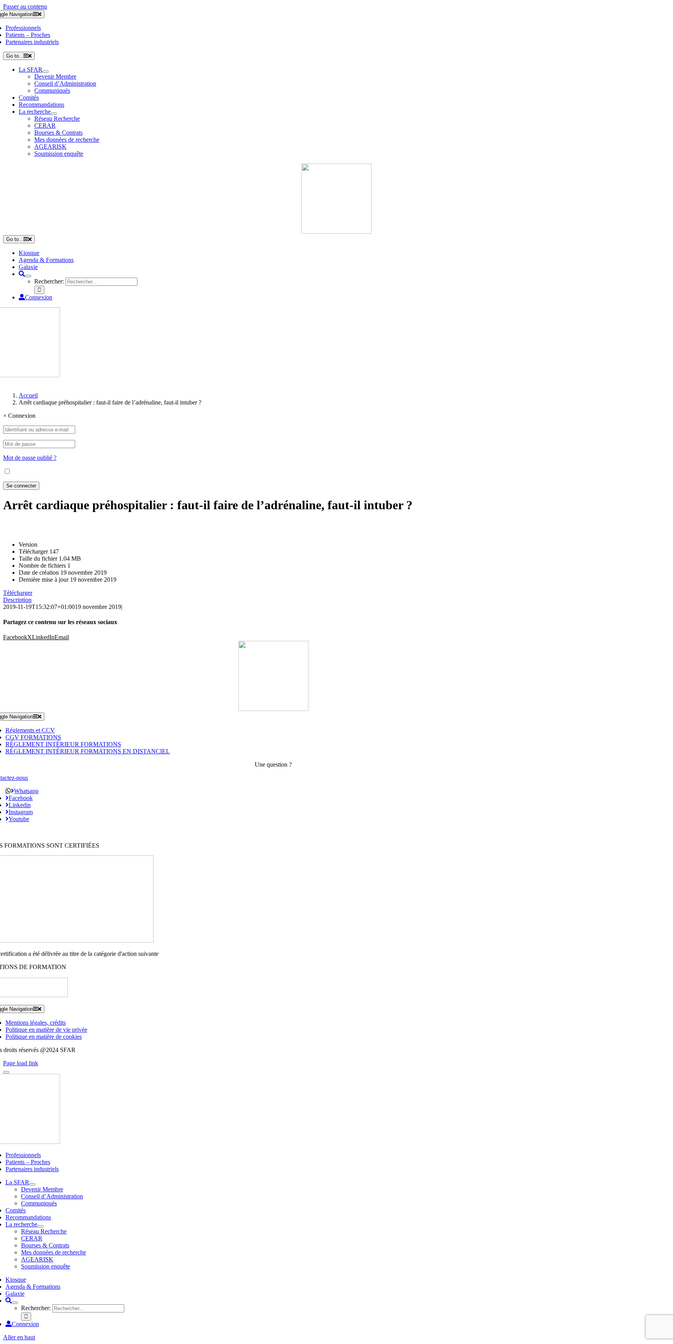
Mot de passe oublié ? (29, 457)
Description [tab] (17, 599)
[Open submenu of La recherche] (54, 114)
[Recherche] (22, 274)
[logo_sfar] (336, 231)
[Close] (6, 1072)
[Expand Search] (28, 276)
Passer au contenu (25, 6)
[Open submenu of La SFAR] (45, 71)
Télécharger (17, 592)
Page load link (20, 1063)
